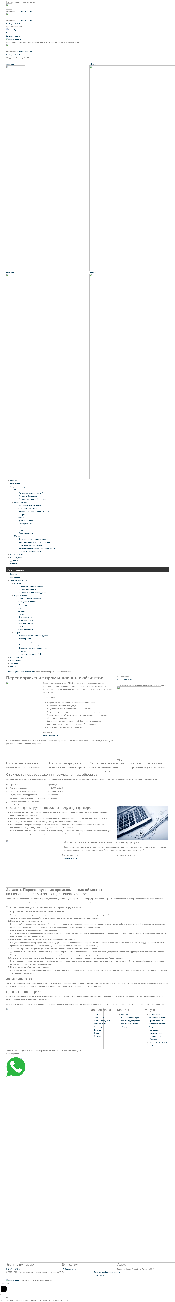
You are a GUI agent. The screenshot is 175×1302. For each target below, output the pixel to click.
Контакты (14, 564)
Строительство (20, 502)
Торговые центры (25, 527)
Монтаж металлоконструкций (30, 493)
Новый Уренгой (25, 11)
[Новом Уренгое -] (13, 30)
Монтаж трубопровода (27, 496)
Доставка (14, 561)
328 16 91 (13, 23)
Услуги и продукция (18, 487)
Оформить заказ (124, 760)
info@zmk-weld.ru (69, 1269)
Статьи (96, 1033)
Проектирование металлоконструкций (34, 542)
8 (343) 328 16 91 (13, 1269)
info (69, 858)
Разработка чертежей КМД (29, 551)
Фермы (21, 518)
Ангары (21, 514)
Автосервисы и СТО (26, 524)
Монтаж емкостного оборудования (33, 499)
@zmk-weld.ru (13, 61)
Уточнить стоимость (14, 33)
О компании (15, 484)
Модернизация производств (30, 545)
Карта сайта (99, 1275)
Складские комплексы (27, 508)
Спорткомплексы (25, 533)
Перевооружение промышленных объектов (36, 548)
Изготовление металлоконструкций (33, 539)
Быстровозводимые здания (29, 505)
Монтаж (17, 490)
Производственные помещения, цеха (34, 511)
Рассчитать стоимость (126, 855)
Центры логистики (26, 521)
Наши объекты (16, 554)
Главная (13, 481)
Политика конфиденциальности (107, 1272)
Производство (16, 558)
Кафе (20, 530)
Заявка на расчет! (13, 36)
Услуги (17, 536)
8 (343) (124, 680)
